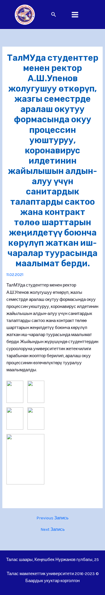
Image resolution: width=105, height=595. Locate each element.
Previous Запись (52, 518)
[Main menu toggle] (75, 15)
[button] (53, 14)
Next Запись (53, 530)
